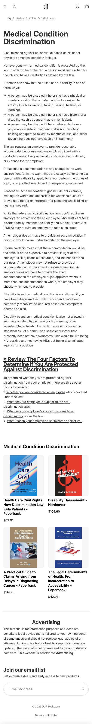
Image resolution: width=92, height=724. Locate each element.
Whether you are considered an (35, 392)
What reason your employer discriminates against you (44, 421)
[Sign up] (82, 689)
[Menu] (5, 6)
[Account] (77, 6)
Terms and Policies (46, 715)
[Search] (14, 6)
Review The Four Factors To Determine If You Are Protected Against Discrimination (40, 364)
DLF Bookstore (51, 706)
